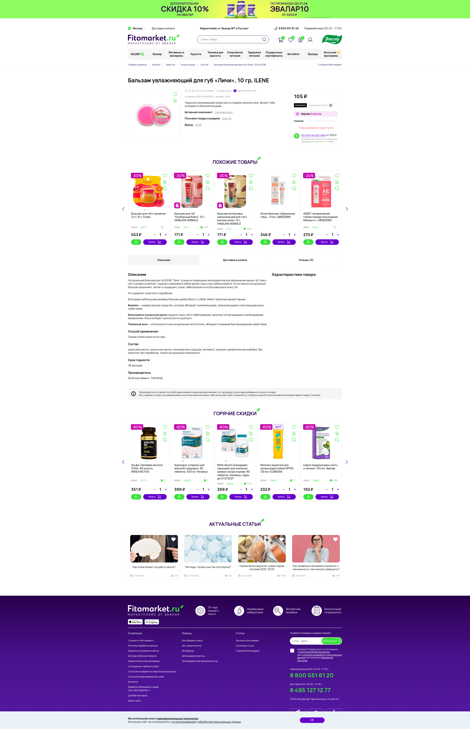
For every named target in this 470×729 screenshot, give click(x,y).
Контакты (133, 681)
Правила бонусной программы (144, 661)
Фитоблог (293, 54)
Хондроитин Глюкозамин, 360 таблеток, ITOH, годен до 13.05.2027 (319, 468)
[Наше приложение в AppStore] (135, 621)
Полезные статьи (245, 645)
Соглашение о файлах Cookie (143, 666)
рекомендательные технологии (177, 718)
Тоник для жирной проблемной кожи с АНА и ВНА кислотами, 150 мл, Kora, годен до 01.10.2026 (190, 470)
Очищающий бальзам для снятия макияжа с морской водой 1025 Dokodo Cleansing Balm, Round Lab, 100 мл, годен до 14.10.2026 (148, 471)
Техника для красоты (215, 54)
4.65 (249, 229)
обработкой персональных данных (219, 721)
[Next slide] (346, 209)
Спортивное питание (235, 54)
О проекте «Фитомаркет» (141, 640)
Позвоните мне (323, 28)
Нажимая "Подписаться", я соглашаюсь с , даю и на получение (319, 655)
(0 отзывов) (208, 90)
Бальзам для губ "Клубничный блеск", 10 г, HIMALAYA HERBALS (189, 217)
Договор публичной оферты (142, 655)
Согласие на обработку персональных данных (152, 671)
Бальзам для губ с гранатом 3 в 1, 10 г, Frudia (148, 215)
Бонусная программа (331, 54)
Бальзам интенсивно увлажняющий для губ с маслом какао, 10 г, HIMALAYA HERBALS (232, 218)
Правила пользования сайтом (143, 650)
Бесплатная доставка (313, 135)
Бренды (313, 54)
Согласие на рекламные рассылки (146, 676)
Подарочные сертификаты (274, 54)
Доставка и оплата (163, 28)
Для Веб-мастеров (137, 695)
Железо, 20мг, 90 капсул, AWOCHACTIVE (233, 466)
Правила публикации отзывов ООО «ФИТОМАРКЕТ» (143, 688)
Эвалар (157, 54)
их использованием (184, 721)
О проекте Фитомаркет (330, 64)
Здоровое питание (254, 54)
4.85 (206, 227)
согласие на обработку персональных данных (319, 656)
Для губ (226, 118)
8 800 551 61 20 (289, 28)
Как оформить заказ (192, 640)
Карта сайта (134, 700)
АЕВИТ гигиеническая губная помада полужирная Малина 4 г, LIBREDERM (320, 217)
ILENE (198, 125)
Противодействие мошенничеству (200, 661)
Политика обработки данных (143, 645)
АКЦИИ (135, 54)
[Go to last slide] (123, 209)
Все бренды (188, 650)
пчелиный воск (224, 112)
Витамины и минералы (176, 54)
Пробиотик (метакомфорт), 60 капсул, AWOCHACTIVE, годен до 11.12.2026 (277, 468)
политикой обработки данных (314, 651)
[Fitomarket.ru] (153, 39)
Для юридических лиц (193, 655)
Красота (196, 54)
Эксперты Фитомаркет (247, 640)
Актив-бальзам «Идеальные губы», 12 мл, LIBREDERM (277, 215)
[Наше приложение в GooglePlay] (151, 621)
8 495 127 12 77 (310, 690)
